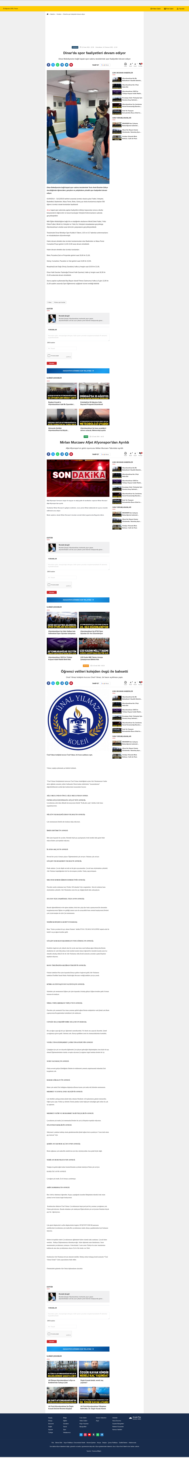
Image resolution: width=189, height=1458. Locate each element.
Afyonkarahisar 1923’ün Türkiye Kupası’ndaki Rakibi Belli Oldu (60, 658)
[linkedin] (66, 65)
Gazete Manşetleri (118, 1423)
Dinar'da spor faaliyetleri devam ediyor (74, 14)
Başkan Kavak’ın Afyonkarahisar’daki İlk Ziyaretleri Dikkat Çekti (60, 403)
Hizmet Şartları (91, 1442)
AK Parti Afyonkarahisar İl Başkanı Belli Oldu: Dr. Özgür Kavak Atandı (93, 1407)
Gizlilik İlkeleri (123, 1442)
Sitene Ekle (58, 1442)
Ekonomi (51, 1423)
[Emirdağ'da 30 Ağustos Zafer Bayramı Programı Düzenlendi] (94, 391)
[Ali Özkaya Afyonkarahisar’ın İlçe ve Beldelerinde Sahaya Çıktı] (62, 1369)
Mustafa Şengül (64, 316)
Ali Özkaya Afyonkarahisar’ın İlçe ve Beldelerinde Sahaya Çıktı (61, 1381)
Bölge (65, 1418)
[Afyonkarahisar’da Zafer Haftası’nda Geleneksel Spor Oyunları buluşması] (62, 620)
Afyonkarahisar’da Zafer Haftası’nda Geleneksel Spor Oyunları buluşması (62, 632)
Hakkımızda (132, 1442)
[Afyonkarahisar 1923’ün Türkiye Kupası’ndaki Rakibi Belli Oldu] (62, 646)
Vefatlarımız (67, 1432)
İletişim (104, 1442)
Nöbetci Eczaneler (118, 1426)
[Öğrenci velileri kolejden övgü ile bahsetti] (78, 720)
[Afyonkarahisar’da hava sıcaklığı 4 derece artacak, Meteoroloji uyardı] (94, 417)
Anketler (115, 1418)
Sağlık (50, 1426)
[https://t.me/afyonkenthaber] (101, 1434)
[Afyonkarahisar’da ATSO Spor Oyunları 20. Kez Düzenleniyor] (94, 620)
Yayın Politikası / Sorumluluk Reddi (74, 1442)
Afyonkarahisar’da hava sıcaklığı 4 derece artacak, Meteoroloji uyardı (93, 429)
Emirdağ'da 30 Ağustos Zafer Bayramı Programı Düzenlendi (91, 403)
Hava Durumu (116, 1420)
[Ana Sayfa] (47, 14)
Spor (64, 1429)
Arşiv (97, 1420)
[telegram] (62, 65)
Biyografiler (83, 1426)
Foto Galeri (169, 9)
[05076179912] (97, 1434)
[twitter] (53, 65)
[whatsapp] (57, 65)
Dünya (50, 1420)
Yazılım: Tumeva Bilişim (94, 1451)
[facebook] (48, 65)
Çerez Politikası (113, 1442)
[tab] (52, 329)
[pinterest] (71, 65)
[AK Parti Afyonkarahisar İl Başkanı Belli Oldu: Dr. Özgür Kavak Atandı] (94, 1395)
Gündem (59, 14)
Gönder (51, 363)
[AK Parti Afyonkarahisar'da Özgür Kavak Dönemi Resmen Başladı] (62, 1395)
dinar (49, 210)
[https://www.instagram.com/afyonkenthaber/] (85, 1434)
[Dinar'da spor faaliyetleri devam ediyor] (78, 127)
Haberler (52, 14)
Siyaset (50, 1429)
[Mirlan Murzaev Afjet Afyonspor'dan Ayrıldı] (78, 478)
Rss (53, 1442)
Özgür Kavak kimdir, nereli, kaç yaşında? (91, 1381)
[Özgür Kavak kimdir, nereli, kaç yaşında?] (94, 1369)
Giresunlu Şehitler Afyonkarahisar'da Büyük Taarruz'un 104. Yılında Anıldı (59, 429)
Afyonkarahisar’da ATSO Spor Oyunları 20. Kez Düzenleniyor (91, 632)
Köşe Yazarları (84, 1423)
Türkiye (50, 1432)
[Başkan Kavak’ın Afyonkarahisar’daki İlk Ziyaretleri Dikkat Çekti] (62, 391)
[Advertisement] (94, 30)
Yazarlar (181, 9)
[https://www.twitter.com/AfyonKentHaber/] (81, 1434)
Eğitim (65, 1420)
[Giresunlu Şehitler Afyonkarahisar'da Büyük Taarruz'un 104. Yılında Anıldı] (62, 417)
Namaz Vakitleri (117, 1429)
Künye (99, 1442)
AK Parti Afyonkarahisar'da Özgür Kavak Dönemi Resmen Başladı (61, 1407)
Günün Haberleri (101, 1418)
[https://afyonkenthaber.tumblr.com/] (93, 1434)
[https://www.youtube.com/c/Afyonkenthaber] (89, 1434)
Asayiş (50, 1418)
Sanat (65, 1426)
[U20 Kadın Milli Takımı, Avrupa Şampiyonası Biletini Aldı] (94, 646)
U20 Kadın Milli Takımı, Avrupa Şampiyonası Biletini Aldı (91, 658)
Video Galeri (156, 9)
